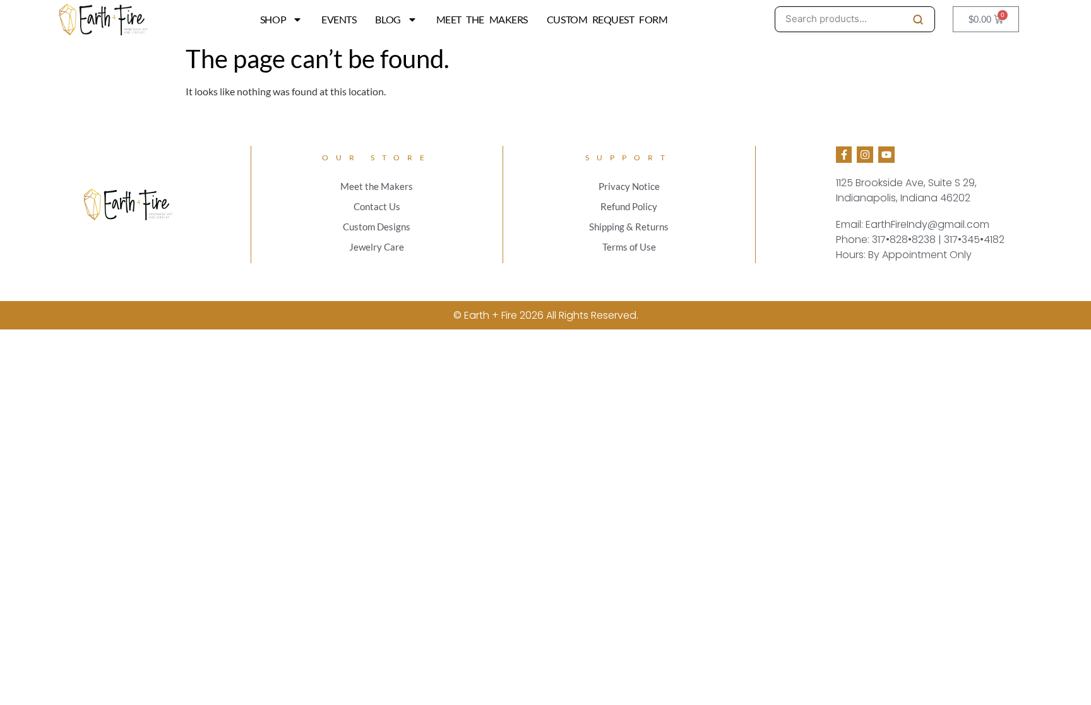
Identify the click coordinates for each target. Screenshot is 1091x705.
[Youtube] (886, 154)
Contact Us (377, 206)
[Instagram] (865, 154)
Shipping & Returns (629, 226)
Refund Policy (628, 206)
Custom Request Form (607, 19)
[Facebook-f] (844, 154)
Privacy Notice (629, 186)
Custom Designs (376, 226)
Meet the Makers (482, 19)
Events (338, 19)
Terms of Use (629, 246)
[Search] (918, 19)
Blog (387, 19)
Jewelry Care (376, 246)
